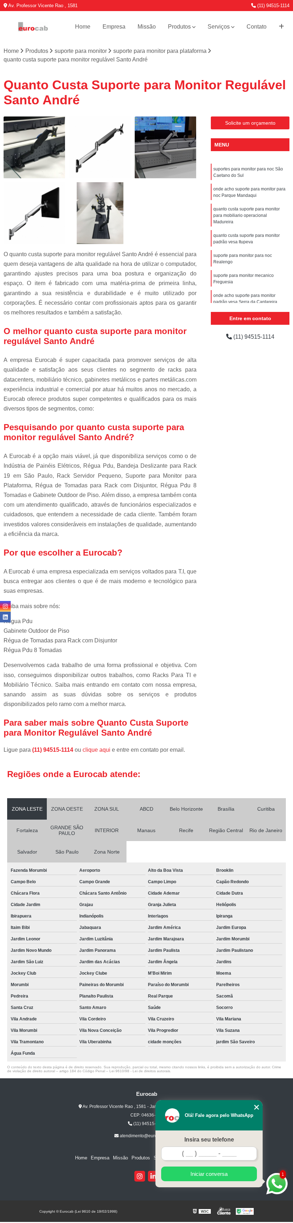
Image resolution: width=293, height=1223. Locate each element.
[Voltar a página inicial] (33, 26)
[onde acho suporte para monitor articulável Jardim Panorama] (34, 213)
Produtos (179, 27)
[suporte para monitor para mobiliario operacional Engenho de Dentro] (166, 147)
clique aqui (96, 750)
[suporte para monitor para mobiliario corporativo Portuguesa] (100, 147)
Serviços (219, 27)
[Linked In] (153, 1176)
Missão (147, 27)
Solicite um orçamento (250, 123)
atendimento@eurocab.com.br (149, 1135)
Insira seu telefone (209, 1140)
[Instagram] (139, 1176)
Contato (257, 27)
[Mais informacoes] (281, 27)
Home (82, 27)
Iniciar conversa (209, 1174)
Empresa (114, 27)
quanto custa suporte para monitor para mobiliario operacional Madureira (246, 215)
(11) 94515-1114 (272, 5)
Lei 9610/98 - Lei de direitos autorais (139, 1071)
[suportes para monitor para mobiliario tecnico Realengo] (100, 213)
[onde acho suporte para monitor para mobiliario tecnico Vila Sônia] (34, 147)
